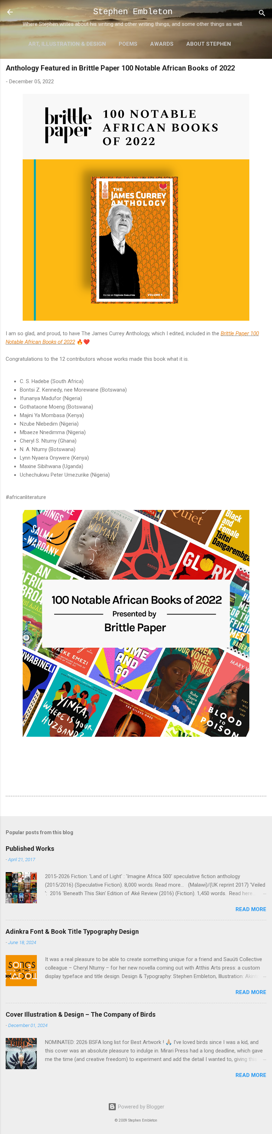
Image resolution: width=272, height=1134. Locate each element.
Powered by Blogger (140, 1107)
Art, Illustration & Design (67, 44)
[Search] (262, 14)
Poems (128, 44)
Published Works (30, 848)
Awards (162, 44)
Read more (251, 909)
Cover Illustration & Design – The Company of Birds (80, 1014)
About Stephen (208, 44)
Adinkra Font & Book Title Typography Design (72, 931)
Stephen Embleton (132, 12)
